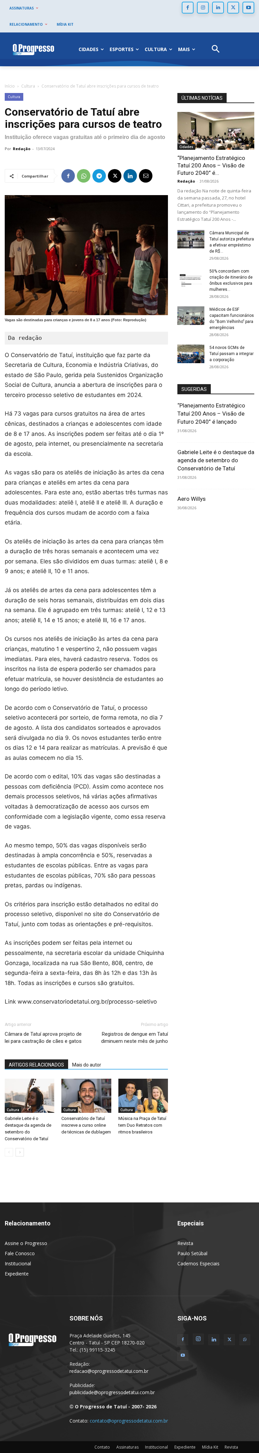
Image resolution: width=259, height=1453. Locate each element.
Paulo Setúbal (192, 1253)
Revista (185, 1243)
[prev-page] (9, 1152)
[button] (216, 50)
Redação (21, 148)
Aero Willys (191, 498)
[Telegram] (99, 176)
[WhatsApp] (83, 176)
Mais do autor (86, 1065)
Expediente (17, 1273)
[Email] (145, 176)
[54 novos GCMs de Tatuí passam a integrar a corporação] (190, 354)
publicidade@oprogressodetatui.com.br (112, 1392)
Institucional (18, 1263)
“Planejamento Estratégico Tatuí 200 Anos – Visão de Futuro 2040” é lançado (211, 413)
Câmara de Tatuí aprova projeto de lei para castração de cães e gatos (43, 1037)
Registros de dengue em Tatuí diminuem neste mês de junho (134, 1037)
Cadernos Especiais (198, 1263)
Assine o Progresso (26, 1243)
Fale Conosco (20, 1253)
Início (10, 86)
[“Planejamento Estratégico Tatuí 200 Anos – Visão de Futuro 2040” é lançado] (215, 131)
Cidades (186, 146)
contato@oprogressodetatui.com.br (129, 1420)
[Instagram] (203, 8)
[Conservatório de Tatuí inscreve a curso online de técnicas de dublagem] (86, 1096)
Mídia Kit (210, 1447)
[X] (233, 8)
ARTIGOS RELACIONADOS (36, 1065)
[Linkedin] (218, 8)
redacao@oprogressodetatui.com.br (108, 1371)
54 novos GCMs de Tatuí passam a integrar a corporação (231, 353)
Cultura (28, 86)
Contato (102, 1447)
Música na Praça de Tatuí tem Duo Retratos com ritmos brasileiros (142, 1125)
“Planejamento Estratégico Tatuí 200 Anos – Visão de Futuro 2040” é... (211, 165)
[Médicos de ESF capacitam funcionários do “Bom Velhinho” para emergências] (190, 315)
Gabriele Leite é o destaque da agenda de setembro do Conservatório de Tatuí (215, 460)
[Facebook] (188, 8)
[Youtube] (248, 8)
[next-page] (20, 1152)
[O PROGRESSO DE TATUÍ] (33, 49)
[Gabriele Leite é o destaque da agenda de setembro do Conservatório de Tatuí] (29, 1096)
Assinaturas (127, 1447)
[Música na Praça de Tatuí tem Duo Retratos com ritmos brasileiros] (143, 1096)
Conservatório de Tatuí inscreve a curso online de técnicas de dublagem (86, 1125)
